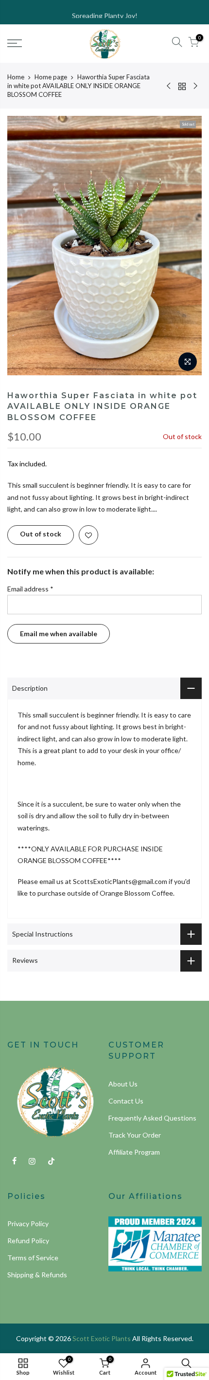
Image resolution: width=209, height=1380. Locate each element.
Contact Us (125, 1101)
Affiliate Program (134, 1152)
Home (15, 77)
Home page (51, 77)
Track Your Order (134, 1135)
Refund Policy (28, 1240)
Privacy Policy (28, 1223)
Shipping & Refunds (37, 1274)
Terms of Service (32, 1257)
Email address (30, 589)
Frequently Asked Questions (152, 1118)
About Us (123, 1084)
